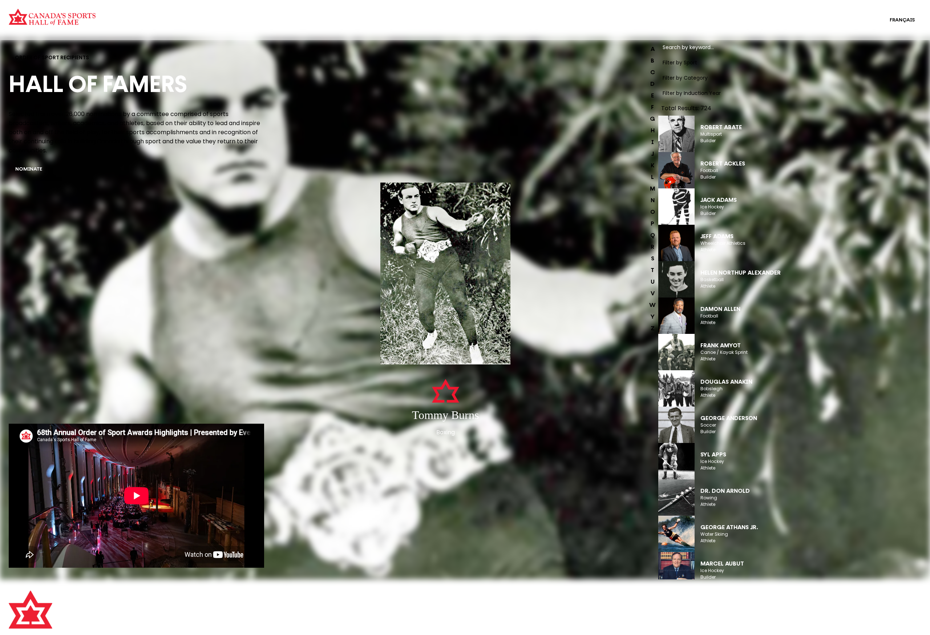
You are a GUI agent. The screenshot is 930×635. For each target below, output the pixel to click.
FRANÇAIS (902, 20)
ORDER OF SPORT (226, 25)
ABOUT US (250, 600)
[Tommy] (445, 274)
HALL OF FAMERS (471, 25)
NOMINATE (28, 169)
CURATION (218, 15)
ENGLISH (864, 20)
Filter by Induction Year (692, 93)
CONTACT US (254, 610)
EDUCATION (465, 15)
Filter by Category (685, 77)
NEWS (245, 630)
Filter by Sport (680, 62)
